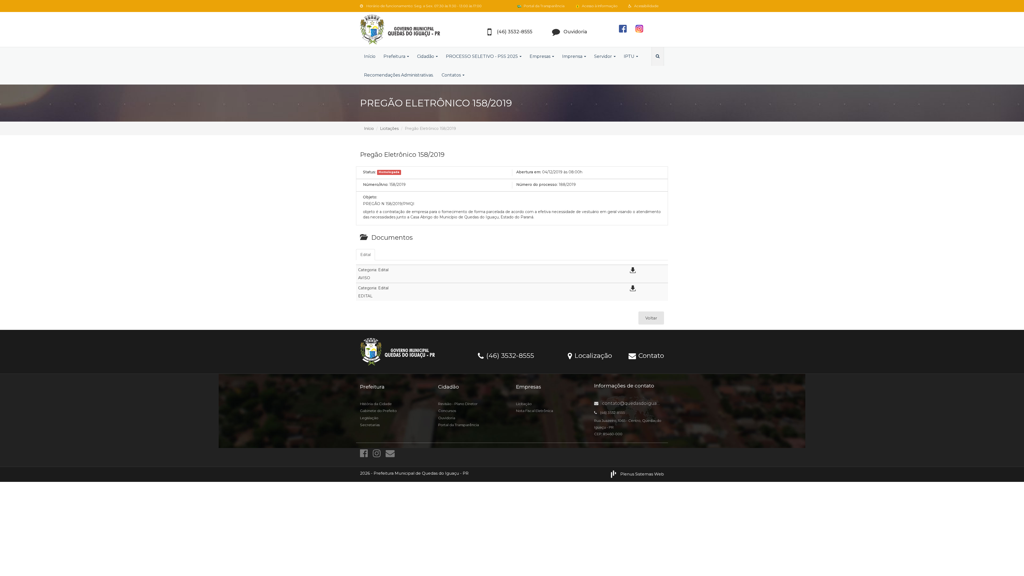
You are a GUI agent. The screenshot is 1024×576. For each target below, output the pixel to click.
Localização (592, 355)
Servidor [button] (603, 56)
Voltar (651, 318)
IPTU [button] (629, 56)
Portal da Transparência (544, 6)
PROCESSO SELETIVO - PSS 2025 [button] (482, 56)
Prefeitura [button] (394, 56)
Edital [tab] (365, 254)
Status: (369, 172)
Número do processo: (537, 184)
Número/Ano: (375, 184)
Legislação (369, 418)
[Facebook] (365, 453)
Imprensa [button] (572, 56)
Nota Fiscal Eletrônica (534, 411)
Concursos (447, 411)
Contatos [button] (452, 75)
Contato (650, 355)
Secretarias (370, 425)
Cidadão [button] (426, 56)
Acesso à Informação (599, 6)
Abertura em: (528, 172)
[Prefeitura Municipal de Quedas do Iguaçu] (408, 29)
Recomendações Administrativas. (399, 75)
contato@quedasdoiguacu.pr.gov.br (642, 403)
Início (369, 56)
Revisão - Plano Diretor (458, 404)
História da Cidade (376, 404)
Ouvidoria (446, 418)
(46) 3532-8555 (509, 355)
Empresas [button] (540, 56)
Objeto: (370, 197)
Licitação (524, 404)
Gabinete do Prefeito (378, 411)
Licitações (389, 128)
